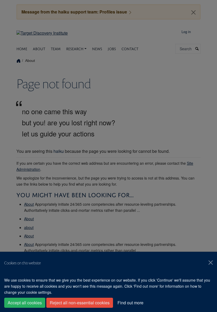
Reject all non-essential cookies (80, 303)
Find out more (130, 303)
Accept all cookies (25, 303)
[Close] (210, 262)
